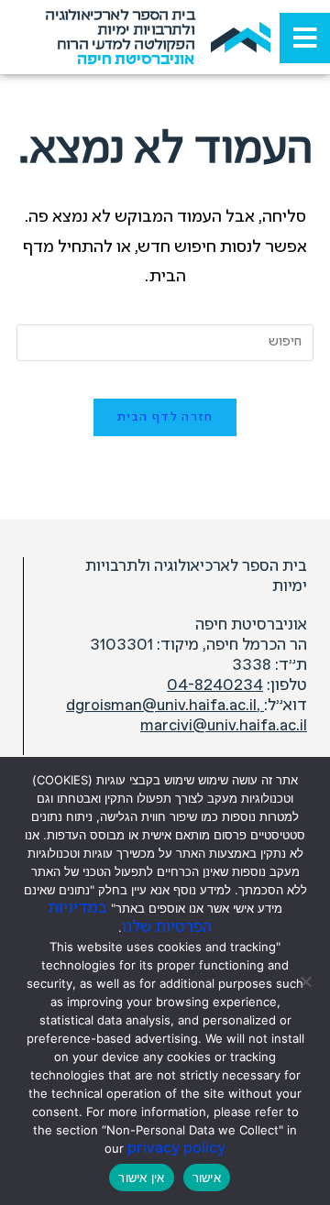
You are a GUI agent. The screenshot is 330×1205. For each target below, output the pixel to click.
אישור (206, 1177)
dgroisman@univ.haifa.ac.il (165, 706)
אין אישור (141, 1177)
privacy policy (176, 1148)
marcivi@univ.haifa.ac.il (223, 726)
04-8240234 (215, 685)
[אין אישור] (307, 981)
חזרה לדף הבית (165, 417)
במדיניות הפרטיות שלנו (130, 918)
